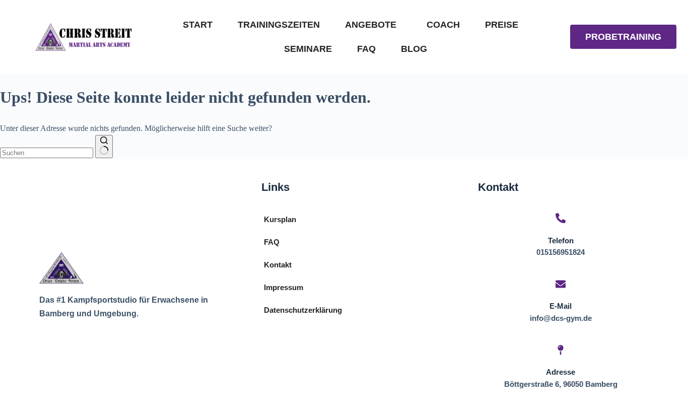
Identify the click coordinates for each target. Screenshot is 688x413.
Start (198, 25)
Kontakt (278, 264)
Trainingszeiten (279, 25)
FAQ (366, 49)
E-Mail (560, 306)
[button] (373, 25)
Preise (501, 25)
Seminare (308, 49)
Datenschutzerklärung (303, 310)
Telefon (561, 240)
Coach (443, 25)
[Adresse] (561, 351)
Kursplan (280, 219)
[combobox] (46, 153)
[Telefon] (561, 219)
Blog (414, 49)
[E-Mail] (561, 285)
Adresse (560, 372)
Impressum (283, 287)
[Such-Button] (104, 146)
